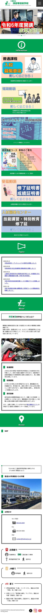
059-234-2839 (20, 523)
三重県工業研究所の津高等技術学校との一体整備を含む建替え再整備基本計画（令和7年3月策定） (22, 275)
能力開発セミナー (32, 404)
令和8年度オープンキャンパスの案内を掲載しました (20, 263)
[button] (18, 35)
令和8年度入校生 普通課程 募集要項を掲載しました (20, 268)
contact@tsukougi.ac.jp (23, 539)
